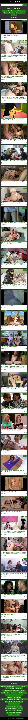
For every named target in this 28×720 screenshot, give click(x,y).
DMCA (13, 718)
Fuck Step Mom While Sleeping (19, 692)
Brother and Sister (7, 690)
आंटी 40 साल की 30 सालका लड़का (14, 712)
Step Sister (12, 12)
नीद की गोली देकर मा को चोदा (21, 686)
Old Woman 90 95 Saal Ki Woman (14, 708)
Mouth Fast (19, 710)
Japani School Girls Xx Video (14, 706)
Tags (9, 718)
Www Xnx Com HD (10, 710)
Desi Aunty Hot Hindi (14, 715)
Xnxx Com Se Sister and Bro (8, 699)
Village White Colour (22, 699)
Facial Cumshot (20, 12)
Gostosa (6, 12)
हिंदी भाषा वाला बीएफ (10, 688)
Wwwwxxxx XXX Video (19, 690)
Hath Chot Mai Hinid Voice (14, 697)
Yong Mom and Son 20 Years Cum (14, 695)
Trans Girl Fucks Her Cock (7, 686)
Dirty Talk (14, 14)
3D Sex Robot (18, 688)
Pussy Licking (17, 11)
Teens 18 (10, 11)
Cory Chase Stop (5, 692)
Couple (23, 11)
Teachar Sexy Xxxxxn (14, 704)
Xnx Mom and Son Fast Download (14, 701)
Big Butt (5, 11)
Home (5, 718)
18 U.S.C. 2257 (20, 718)
